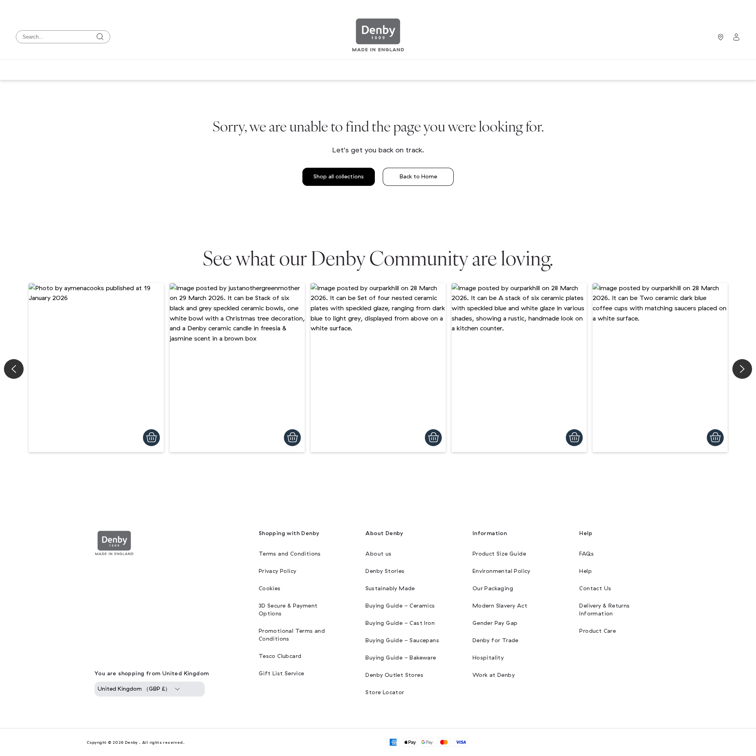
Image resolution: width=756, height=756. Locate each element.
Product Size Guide (499, 553)
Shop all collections (338, 176)
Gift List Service (281, 673)
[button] (96, 367)
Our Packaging (492, 588)
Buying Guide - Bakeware (400, 657)
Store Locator (384, 692)
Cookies (270, 588)
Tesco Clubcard (280, 656)
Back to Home (418, 176)
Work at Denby (493, 675)
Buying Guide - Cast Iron (400, 623)
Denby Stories (384, 571)
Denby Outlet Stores (394, 675)
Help (585, 571)
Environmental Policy (501, 571)
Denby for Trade (495, 640)
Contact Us (595, 588)
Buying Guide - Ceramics (400, 605)
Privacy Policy (277, 571)
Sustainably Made (390, 588)
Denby (131, 742)
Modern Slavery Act (499, 605)
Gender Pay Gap (495, 623)
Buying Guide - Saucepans (402, 640)
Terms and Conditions (290, 553)
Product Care (597, 631)
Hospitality (488, 657)
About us (378, 553)
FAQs (586, 553)
